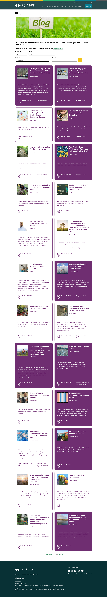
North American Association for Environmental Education (25, 5)
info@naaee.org (18, 580)
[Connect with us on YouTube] (79, 571)
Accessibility (23, 583)
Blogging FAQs (58, 49)
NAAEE (60, 2)
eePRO (66, 2)
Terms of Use (17, 583)
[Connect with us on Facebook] (69, 571)
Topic (30, 52)
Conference (79, 2)
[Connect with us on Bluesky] (82, 571)
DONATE (88, 6)
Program (17, 58)
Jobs (72, 2)
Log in (86, 2)
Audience (18, 52)
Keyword (54, 58)
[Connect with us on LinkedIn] (75, 571)
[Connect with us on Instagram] (72, 571)
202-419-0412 (18, 581)
